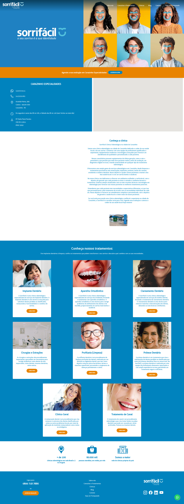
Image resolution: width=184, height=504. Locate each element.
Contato (158, 5)
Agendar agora (115, 72)
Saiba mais (32, 311)
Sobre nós (110, 5)
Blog (149, 5)
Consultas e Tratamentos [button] (126, 5)
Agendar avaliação (31, 493)
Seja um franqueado (172, 5)
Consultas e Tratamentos (92, 484)
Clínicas (141, 5)
